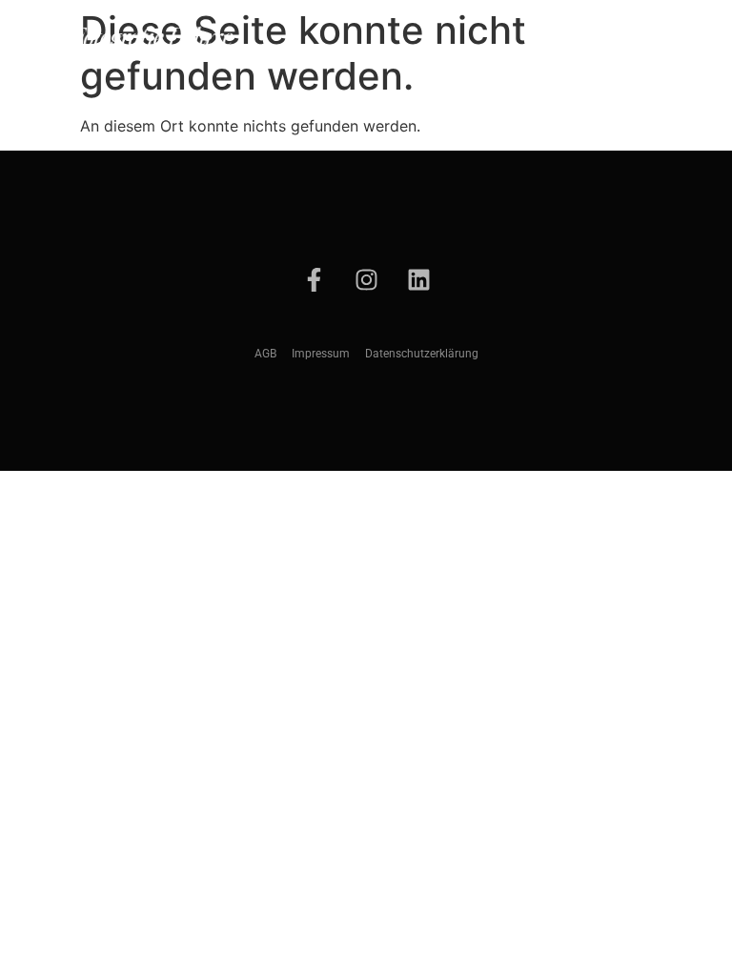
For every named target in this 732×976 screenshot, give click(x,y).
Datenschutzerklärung (421, 353)
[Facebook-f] (313, 279)
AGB (265, 353)
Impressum (321, 353)
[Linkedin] (418, 279)
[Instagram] (366, 279)
